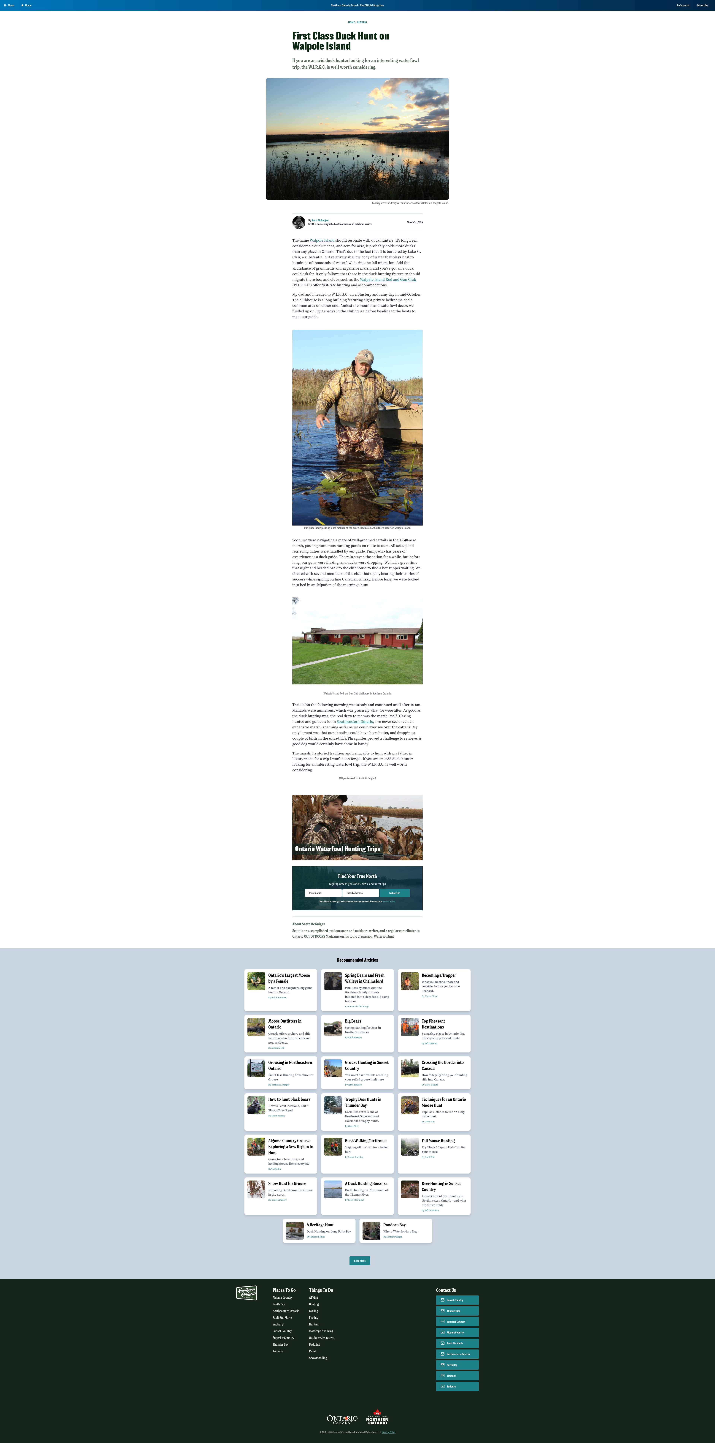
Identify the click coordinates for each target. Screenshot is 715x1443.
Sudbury (278, 1324)
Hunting (362, 22)
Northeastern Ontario (286, 1311)
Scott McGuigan (320, 220)
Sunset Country (282, 1331)
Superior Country (283, 1338)
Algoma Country (283, 1298)
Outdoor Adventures (321, 1338)
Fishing (313, 1318)
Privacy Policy (388, 1432)
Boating (314, 1304)
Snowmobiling (318, 1358)
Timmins (278, 1351)
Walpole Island (322, 240)
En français (683, 5)
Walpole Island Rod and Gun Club (388, 279)
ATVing (313, 1298)
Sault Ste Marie (455, 1343)
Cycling (313, 1311)
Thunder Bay (280, 1345)
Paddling (314, 1345)
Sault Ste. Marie (282, 1318)
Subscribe (702, 5)
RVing (312, 1351)
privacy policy (389, 901)
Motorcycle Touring (321, 1331)
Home (28, 5)
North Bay (279, 1304)
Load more (360, 1260)
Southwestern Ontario (355, 721)
